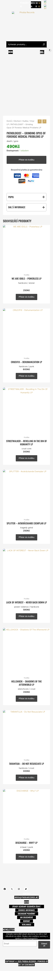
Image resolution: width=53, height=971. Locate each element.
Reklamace (26, 924)
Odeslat (44, 944)
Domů (9, 121)
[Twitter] (8, 4)
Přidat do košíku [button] (26, 297)
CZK (39, 4)
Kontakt (26, 921)
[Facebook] (4, 4)
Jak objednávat (26, 917)
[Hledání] (44, 44)
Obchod (17, 121)
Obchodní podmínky (26, 913)
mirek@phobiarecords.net (27, 897)
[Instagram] (13, 4)
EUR (37, 4)
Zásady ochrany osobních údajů (26, 906)
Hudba (25, 121)
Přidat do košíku (26, 160)
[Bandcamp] (17, 4)
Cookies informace (26, 910)
